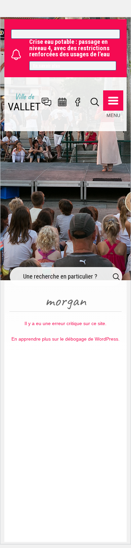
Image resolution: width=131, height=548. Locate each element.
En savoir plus (46, 65)
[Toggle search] (95, 102)
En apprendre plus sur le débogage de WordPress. (65, 339)
